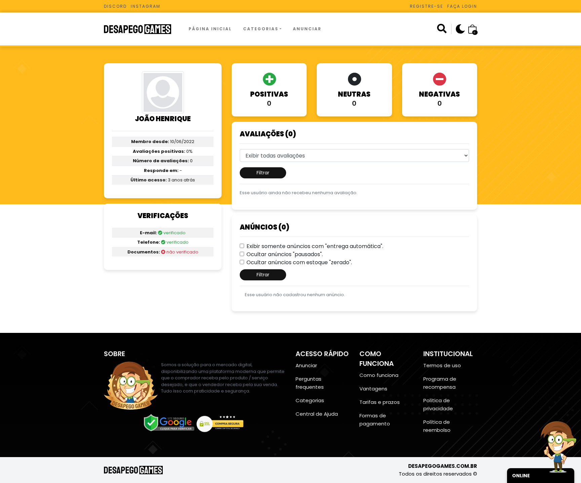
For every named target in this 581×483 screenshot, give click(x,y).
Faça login (462, 6)
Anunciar (307, 29)
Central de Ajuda (317, 413)
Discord (115, 6)
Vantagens (373, 388)
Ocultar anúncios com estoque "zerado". (299, 262)
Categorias (260, 29)
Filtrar (263, 172)
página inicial (210, 29)
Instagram (145, 6)
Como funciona (378, 375)
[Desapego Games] (142, 29)
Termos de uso (442, 365)
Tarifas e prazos (379, 402)
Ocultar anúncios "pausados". (284, 254)
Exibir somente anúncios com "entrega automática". (314, 246)
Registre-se (426, 6)
